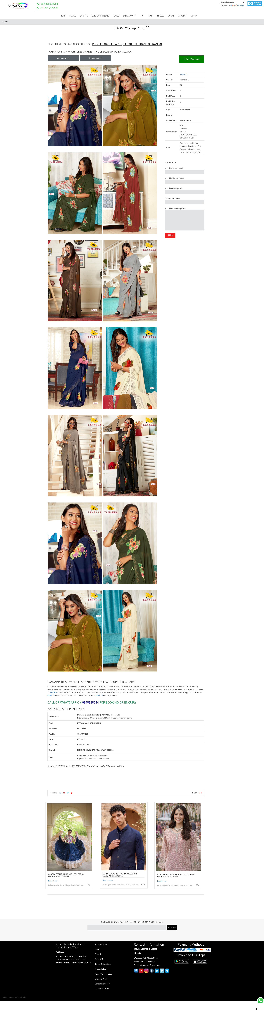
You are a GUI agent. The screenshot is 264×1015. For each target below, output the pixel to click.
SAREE (117, 44)
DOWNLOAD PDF (96, 58)
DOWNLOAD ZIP (64, 58)
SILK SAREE (130, 44)
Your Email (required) (173, 188)
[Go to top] (256, 1009)
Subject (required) (172, 198)
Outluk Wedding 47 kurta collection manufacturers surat (120, 875)
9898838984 (90, 702)
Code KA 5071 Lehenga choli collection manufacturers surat (66, 875)
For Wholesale (192, 59)
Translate (240, 5)
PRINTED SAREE (102, 44)
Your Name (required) (174, 168)
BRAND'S (144, 44)
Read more (52, 881)
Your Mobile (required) (174, 178)
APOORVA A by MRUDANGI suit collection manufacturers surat (175, 875)
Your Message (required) (175, 208)
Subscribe (172, 927)
